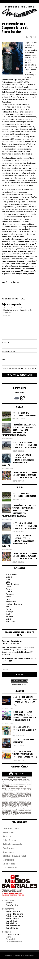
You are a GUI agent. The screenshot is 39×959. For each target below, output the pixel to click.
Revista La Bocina (12, 923)
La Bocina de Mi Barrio (13, 934)
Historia (8, 596)
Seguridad (9, 616)
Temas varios (10, 621)
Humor (8, 599)
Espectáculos (10, 594)
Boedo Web (9, 902)
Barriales (9, 577)
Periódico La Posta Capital (14, 916)
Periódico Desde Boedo (13, 911)
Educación (9, 591)
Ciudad (8, 582)
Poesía (8, 606)
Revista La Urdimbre (13, 925)
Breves (8, 579)
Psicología (9, 611)
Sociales (8, 619)
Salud (8, 614)
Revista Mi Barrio (12, 928)
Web (3, 360)
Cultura (8, 586)
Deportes (9, 589)
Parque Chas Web (12, 905)
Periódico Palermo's (12, 918)
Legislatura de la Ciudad (14, 604)
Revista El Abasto (11, 921)
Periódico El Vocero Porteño (15, 914)
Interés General (11, 601)
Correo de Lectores (12, 584)
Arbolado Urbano (11, 574)
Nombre (5, 343)
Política (8, 609)
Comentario (6, 315)
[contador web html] (19, 681)
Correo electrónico (9, 351)
